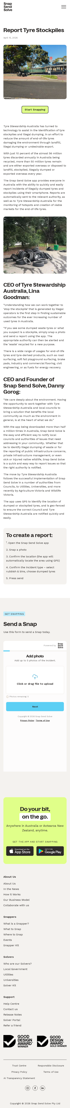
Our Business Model (16, 899)
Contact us (10, 1009)
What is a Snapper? (16, 923)
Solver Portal (11, 1020)
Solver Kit (9, 985)
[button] (63, 7)
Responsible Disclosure (51, 1065)
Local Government (15, 969)
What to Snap (12, 929)
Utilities (8, 974)
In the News (11, 889)
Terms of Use (50, 1071)
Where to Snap (13, 934)
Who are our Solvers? (17, 963)
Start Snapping (35, 109)
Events (7, 939)
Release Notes (12, 1014)
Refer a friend (12, 1025)
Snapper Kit (11, 945)
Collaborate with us (16, 905)
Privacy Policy (19, 1071)
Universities (11, 980)
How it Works (12, 894)
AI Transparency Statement (19, 1078)
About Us (9, 883)
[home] (8, 7)
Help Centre (11, 1003)
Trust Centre (19, 1065)
